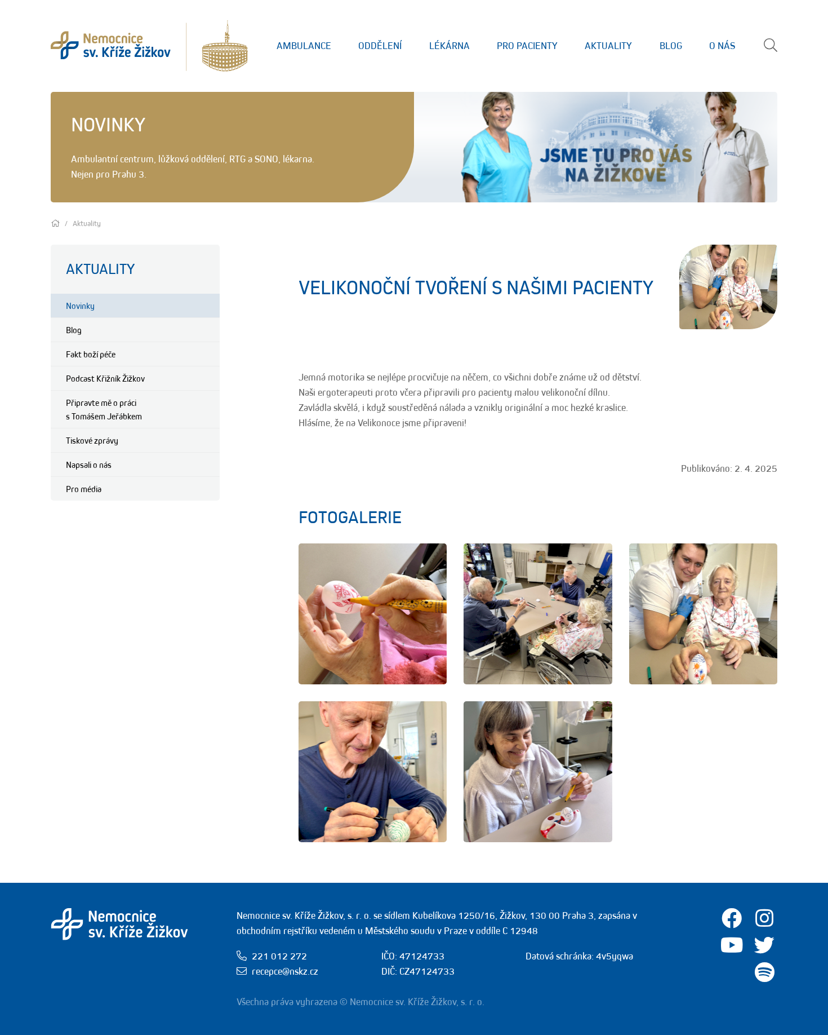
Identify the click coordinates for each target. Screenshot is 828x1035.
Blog (671, 45)
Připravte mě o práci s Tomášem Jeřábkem (104, 409)
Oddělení (380, 45)
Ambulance (304, 45)
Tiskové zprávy (92, 440)
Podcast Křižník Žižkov (105, 378)
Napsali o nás (89, 464)
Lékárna (449, 45)
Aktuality (608, 45)
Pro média (83, 489)
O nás (722, 45)
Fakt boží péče (90, 354)
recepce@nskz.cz (285, 971)
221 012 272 (279, 956)
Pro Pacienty (527, 45)
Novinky (80, 305)
